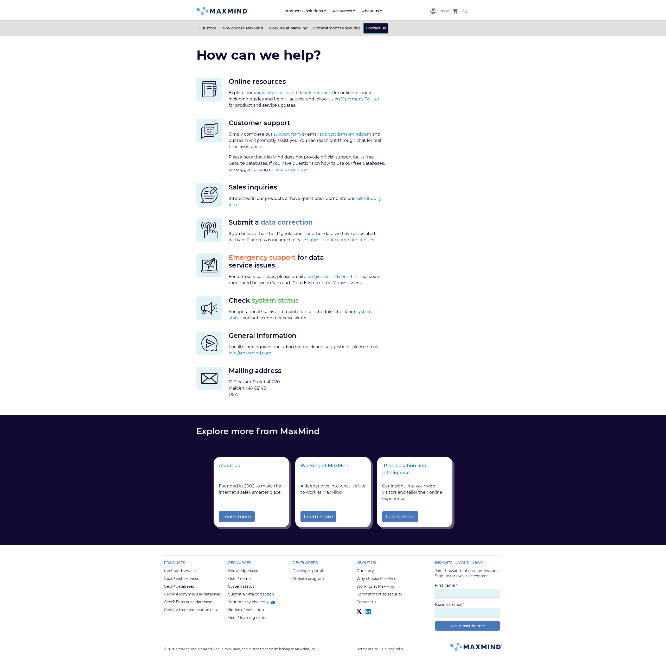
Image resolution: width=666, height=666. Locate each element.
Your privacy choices (247, 602)
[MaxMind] (222, 11)
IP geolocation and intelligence (404, 469)
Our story (207, 28)
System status (241, 586)
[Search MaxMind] (465, 11)
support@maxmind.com (345, 134)
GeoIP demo (239, 578)
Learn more (236, 516)
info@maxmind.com (250, 353)
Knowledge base (243, 570)
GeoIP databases (179, 586)
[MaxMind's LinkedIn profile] (368, 611)
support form (287, 134)
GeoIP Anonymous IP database (192, 594)
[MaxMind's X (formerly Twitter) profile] (359, 611)
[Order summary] (455, 11)
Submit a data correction (251, 594)
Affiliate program (308, 578)
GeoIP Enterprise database (188, 602)
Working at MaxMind (288, 28)
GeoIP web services (181, 578)
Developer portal (307, 570)
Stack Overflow (291, 169)
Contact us (376, 28)
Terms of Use (368, 649)
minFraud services (180, 570)
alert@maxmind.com (326, 276)
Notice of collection (246, 609)
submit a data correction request (341, 239)
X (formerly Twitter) (361, 99)
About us (370, 11)
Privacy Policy (393, 649)
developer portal (315, 92)
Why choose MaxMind (242, 28)
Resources (342, 11)
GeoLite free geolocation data (191, 609)
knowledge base (271, 92)
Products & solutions (303, 11)
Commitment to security (336, 28)
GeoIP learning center (248, 617)
